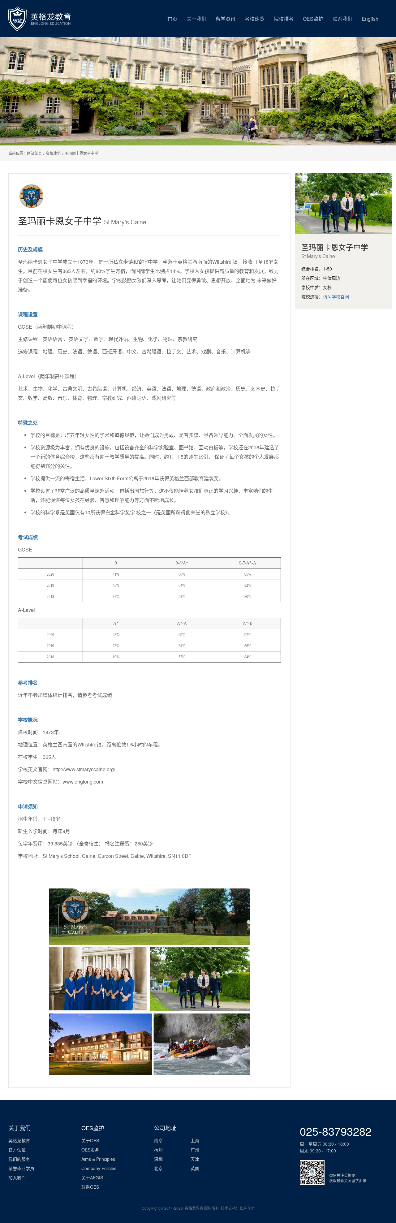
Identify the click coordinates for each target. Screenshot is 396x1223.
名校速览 (255, 18)
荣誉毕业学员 (21, 1168)
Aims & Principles (98, 1159)
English (370, 18)
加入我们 (17, 1177)
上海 (195, 1140)
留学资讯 (225, 18)
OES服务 (90, 1150)
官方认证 (17, 1150)
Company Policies (98, 1168)
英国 (195, 1168)
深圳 (158, 1159)
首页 (172, 18)
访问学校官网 (336, 296)
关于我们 (196, 18)
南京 (158, 1140)
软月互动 (246, 1208)
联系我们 (342, 18)
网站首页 (34, 153)
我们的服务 (19, 1159)
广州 (195, 1150)
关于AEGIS (92, 1177)
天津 (195, 1159)
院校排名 (284, 18)
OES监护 (313, 18)
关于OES (90, 1140)
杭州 (158, 1150)
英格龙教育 (19, 1140)
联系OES (90, 1187)
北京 (158, 1168)
